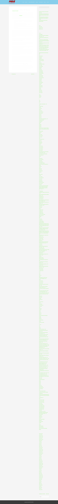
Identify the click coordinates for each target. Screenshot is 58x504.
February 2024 (41, 447)
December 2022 (41, 463)
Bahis (39, 123)
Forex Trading (40, 176)
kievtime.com (40, 206)
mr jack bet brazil (41, 269)
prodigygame (20, 15)
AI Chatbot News (41, 106)
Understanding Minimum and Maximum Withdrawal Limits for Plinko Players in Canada (43, 18)
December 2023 (41, 449)
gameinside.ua (41, 181)
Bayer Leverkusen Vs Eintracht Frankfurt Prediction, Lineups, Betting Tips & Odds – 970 (44, 129)
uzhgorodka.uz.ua (41, 397)
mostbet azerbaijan (41, 221)
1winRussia (40, 67)
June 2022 (40, 470)
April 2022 (40, 472)
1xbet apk (40, 68)
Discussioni (40, 169)
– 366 (39, 33)
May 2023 (40, 457)
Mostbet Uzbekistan (41, 258)
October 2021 (40, 478)
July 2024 (40, 441)
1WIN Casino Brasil (41, 59)
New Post (40, 275)
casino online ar (41, 149)
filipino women (41, 174)
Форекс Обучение (41, 427)
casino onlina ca (41, 148)
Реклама (40, 422)
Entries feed (40, 26)
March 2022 (40, 473)
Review (40, 321)
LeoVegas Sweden (41, 213)
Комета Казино (41, 414)
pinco (39, 307)
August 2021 (40, 479)
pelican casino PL (41, 301)
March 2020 (40, 487)
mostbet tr (40, 256)
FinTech (40, 175)
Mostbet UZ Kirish (41, 257)
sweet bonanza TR (41, 387)
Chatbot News (40, 158)
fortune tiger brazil (41, 177)
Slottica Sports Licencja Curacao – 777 (43, 366)
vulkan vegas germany (41, 406)
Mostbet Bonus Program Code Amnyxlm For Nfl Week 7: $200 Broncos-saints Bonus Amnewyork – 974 (44, 228)
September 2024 (41, 439)
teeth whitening (41, 388)
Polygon (40, 316)
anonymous (40, 108)
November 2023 (41, 450)
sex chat (40, 324)
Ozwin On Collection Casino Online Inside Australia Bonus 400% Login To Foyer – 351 (44, 294)
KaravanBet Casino (41, 197)
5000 (39, 101)
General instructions (41, 182)
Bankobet (40, 125)
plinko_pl (40, 314)
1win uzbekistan (41, 66)
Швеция (40, 429)
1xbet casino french (41, 77)
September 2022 (41, 466)
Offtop (40, 279)
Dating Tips (40, 168)
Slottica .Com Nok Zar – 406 (42, 329)
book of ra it (40, 141)
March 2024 (40, 446)
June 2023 (40, 456)
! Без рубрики (40, 34)
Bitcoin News (40, 134)
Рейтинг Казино (41, 421)
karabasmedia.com (41, 196)
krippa (40, 208)
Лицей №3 (40, 415)
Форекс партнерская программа (43, 428)
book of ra (40, 140)
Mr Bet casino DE (41, 268)
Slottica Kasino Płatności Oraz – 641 (43, 357)
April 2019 (40, 488)
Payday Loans (40, 299)
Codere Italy (40, 160)
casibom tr (40, 143)
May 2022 (40, 471)
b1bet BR (40, 122)
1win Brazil (40, 58)
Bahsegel (40, 124)
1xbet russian (40, 91)
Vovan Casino (40, 403)
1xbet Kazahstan (41, 82)
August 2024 (40, 440)
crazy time (40, 166)
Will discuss (40, 410)
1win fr (40, 61)
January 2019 (40, 489)
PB (39, 300)
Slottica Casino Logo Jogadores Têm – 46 (44, 344)
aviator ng (40, 117)
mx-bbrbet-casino (41, 270)
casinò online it (41, 150)
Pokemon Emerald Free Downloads (43, 315)
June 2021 (40, 481)
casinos (40, 156)
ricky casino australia (41, 322)
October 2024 (40, 438)
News (39, 276)
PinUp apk (40, 308)
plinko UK (40, 313)
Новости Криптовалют (42, 419)
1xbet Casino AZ (41, 75)
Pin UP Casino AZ (41, 305)
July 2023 (40, 455)
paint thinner (40, 297)
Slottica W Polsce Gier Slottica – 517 (43, 367)
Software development (41, 379)
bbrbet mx (40, 132)
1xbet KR (40, 84)
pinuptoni (40, 309)
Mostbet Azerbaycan (41, 222)
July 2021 (40, 480)
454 (39, 100)
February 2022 (41, 474)
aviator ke (40, 115)
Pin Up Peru (40, 306)
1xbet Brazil (40, 74)
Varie (39, 398)
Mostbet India (40, 240)
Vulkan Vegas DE (41, 404)
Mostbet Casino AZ (41, 237)
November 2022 (41, 464)
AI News (40, 107)
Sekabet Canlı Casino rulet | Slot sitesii (43, 11)
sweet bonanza (41, 386)
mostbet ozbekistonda (41, 248)
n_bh (39, 271)
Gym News (40, 184)
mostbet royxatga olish (41, 251)
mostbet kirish (40, 245)
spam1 (40, 380)
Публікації (40, 420)
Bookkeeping (40, 142)
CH (39, 157)
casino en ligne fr (41, 147)
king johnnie (40, 207)
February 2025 (41, 433)
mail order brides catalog (42, 214)
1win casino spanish (41, 60)
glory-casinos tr (41, 183)
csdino (40, 167)
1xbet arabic (40, 69)
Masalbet (40, 216)
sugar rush (40, 385)
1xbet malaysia (41, 85)
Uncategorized (41, 393)
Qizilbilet (40, 317)
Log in (40, 25)
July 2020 (40, 486)
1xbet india (40, 81)
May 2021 (40, 482)
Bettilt (39, 133)
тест (39, 423)
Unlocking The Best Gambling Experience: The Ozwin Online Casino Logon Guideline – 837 (44, 395)
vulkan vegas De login (41, 405)
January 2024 (40, 448)
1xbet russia (40, 90)
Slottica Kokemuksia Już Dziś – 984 (43, 361)
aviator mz (40, 116)
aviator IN (40, 114)
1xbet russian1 (40, 92)
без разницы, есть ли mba (42, 411)
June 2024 (40, 442)
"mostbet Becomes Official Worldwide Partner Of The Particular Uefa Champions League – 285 (44, 40)
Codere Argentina (41, 159)
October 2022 (40, 465)
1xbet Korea (40, 83)
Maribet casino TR (41, 215)
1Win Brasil (40, 57)
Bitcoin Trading (41, 135)
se (39, 323)
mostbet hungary (41, 238)
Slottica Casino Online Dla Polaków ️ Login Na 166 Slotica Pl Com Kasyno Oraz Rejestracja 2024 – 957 (44, 346)
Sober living (40, 378)
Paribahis (40, 298)
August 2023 (40, 454)
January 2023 (40, 462)
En (39, 173)
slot (39, 325)
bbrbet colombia (41, 131)
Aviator (40, 109)
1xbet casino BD (41, 76)
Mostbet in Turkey (41, 239)
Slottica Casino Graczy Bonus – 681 (43, 343)
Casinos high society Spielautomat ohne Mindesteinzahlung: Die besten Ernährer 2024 (44, 15)
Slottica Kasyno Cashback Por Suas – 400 (44, 358)
